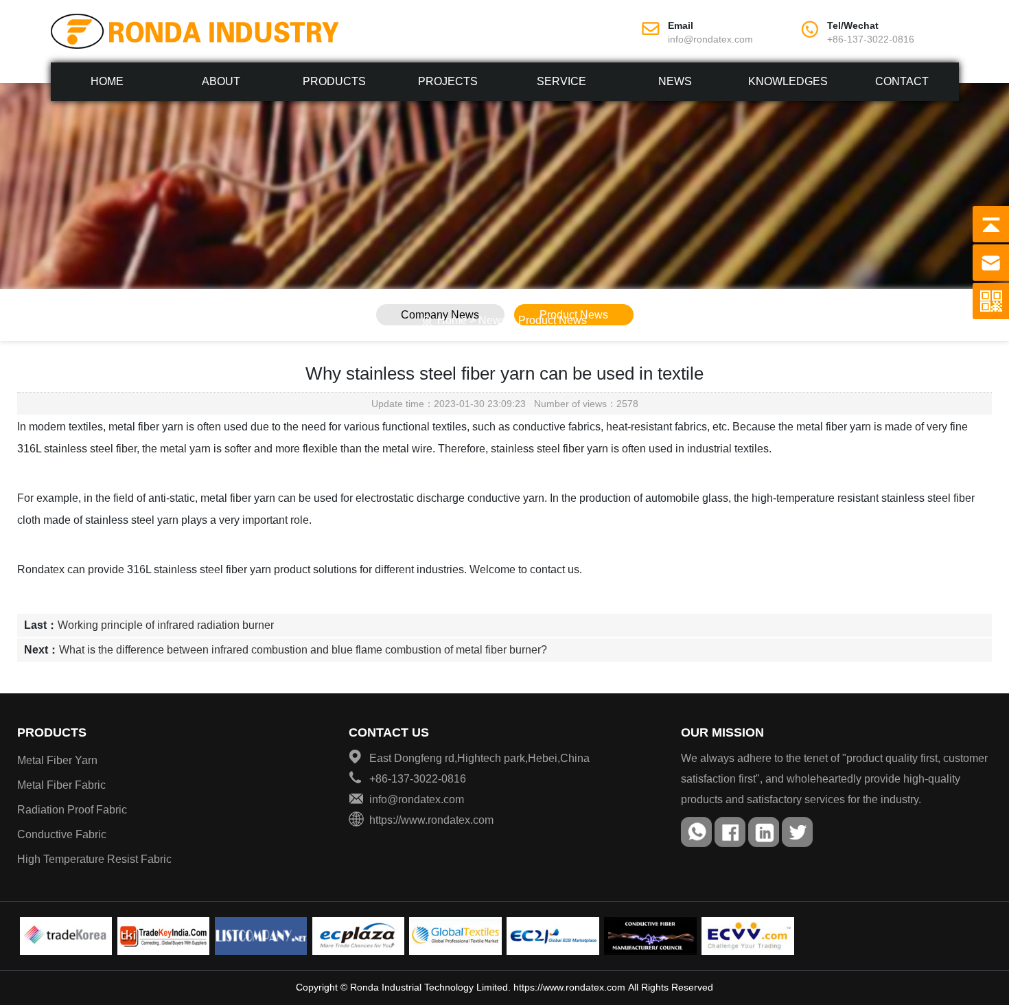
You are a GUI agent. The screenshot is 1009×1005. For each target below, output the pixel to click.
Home (107, 81)
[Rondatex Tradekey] (163, 935)
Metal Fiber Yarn (57, 760)
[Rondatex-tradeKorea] (66, 935)
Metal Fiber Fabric (61, 785)
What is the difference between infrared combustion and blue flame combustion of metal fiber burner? (303, 650)
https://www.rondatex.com (569, 987)
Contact (902, 81)
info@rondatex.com (710, 39)
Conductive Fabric (61, 834)
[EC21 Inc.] (553, 935)
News (675, 81)
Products (334, 81)
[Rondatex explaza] (358, 935)
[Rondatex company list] (261, 935)
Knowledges (788, 81)
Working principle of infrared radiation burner (166, 625)
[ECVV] (747, 935)
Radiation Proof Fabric (72, 810)
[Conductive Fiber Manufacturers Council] (650, 935)
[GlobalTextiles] (455, 935)
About (221, 81)
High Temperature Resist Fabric (94, 859)
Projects (448, 81)
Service (561, 81)
